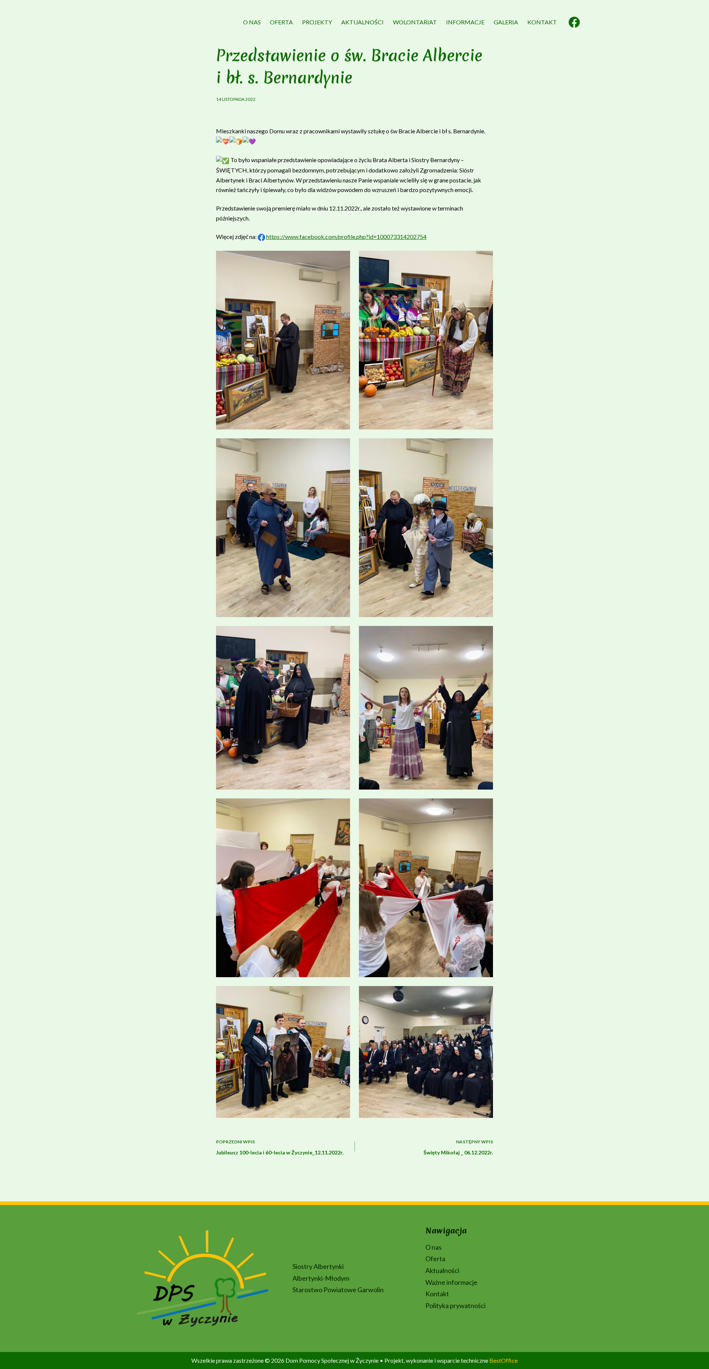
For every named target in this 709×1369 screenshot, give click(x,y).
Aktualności (362, 21)
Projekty (317, 21)
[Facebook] (574, 22)
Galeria (506, 21)
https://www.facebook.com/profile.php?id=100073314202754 (346, 236)
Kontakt (542, 21)
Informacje (465, 21)
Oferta (281, 21)
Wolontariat (415, 21)
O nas (252, 21)
